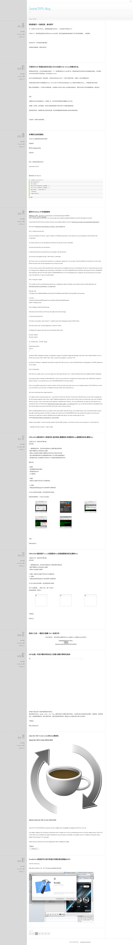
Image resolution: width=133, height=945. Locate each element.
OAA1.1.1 (31, 618)
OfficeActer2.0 (32, 543)
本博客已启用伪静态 (36, 134)
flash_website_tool (33, 725)
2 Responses (20, 76)
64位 (33, 487)
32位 (40, 487)
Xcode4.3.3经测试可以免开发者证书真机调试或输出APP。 (50, 859)
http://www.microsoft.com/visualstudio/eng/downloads (85, 222)
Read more (34, 848)
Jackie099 (21, 36)
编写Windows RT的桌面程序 (39, 212)
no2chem (44, 217)
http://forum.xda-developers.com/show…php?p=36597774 (50, 226)
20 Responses (20, 221)
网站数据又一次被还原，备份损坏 (41, 24)
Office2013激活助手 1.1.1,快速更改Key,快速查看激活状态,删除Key (53, 553)
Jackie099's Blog (39, 8)
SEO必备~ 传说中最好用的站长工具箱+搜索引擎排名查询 (49, 654)
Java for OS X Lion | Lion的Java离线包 (43, 736)
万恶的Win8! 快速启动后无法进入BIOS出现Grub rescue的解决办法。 (54, 67)
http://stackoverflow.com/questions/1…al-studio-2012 (42, 286)
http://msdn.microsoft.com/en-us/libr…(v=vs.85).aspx (61, 403)
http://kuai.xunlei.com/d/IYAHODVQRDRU (66, 644)
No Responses (20, 34)
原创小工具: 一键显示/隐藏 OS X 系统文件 (44, 633)
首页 (130, 1)
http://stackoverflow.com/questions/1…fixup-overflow (45, 417)
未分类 (21, 31)
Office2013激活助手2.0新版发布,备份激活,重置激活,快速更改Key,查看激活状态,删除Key (61, 437)
